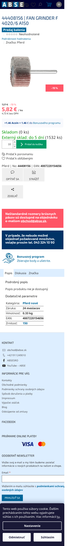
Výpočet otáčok (10, 402)
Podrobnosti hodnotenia (16, 38)
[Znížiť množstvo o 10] (14, 146)
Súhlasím (47, 537)
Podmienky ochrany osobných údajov (23, 389)
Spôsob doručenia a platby (17, 393)
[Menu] (59, 4)
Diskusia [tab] (20, 273)
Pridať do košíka (34, 144)
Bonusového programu (47, 123)
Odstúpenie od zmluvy (15, 411)
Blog (4, 407)
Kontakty (7, 380)
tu (58, 517)
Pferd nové (30, 303)
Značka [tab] (33, 273)
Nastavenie (32, 526)
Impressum (8, 398)
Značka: (15, 42)
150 (25, 323)
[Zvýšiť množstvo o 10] (14, 142)
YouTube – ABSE (16, 365)
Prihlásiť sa (12, 497)
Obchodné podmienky (14, 384)
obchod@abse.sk (33, 221)
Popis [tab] (8, 273)
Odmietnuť (17, 537)
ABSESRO (12, 360)
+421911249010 (16, 355)
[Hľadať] (40, 4)
